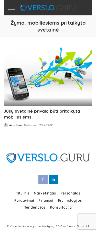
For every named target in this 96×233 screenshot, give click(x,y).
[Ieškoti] (83, 7)
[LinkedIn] (53, 179)
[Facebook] (43, 179)
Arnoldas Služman (22, 125)
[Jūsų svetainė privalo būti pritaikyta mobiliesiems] (48, 76)
